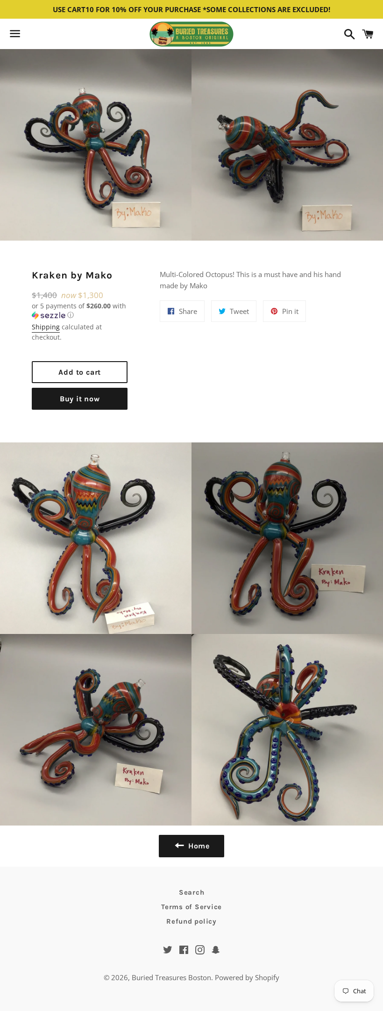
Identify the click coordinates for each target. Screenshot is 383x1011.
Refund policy (191, 921)
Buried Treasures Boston (171, 977)
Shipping (46, 326)
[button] (80, 311)
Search (192, 892)
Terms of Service (191, 907)
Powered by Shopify (247, 977)
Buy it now (80, 398)
